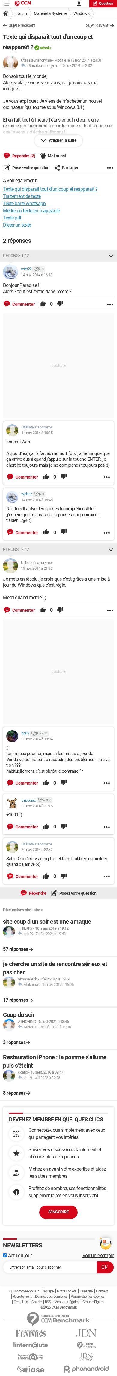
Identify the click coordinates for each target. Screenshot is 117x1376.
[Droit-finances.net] (86, 1345)
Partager (70, 167)
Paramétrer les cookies (87, 1296)
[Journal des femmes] (30, 1333)
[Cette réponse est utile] (42, 304)
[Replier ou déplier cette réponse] (111, 255)
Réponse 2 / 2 (16, 549)
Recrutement (22, 1296)
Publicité (86, 1291)
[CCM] (23, 3)
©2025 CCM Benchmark (58, 1307)
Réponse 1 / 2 (16, 255)
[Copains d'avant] (30, 1357)
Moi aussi (57, 155)
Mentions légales (66, 1302)
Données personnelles (51, 1296)
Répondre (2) (23, 155)
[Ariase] (30, 1369)
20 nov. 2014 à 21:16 (36, 806)
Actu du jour (19, 1255)
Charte (36, 1302)
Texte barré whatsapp (24, 203)
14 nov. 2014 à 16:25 (36, 433)
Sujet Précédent (22, 25)
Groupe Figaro (93, 1302)
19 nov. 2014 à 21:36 (36, 568)
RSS (48, 1302)
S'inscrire (58, 1211)
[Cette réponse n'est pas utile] (60, 304)
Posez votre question (30, 167)
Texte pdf (12, 218)
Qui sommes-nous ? (24, 1291)
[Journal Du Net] (86, 1333)
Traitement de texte (22, 196)
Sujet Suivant (97, 25)
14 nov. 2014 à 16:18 (36, 275)
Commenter (23, 304)
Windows (82, 13)
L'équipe (48, 1291)
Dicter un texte (17, 225)
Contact (102, 1291)
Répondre (37, 893)
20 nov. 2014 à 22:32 (76, 65)
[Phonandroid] (86, 1369)
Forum (21, 13)
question (106, 3)
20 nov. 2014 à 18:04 (36, 739)
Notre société (66, 1291)
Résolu (45, 48)
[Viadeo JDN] (86, 1357)
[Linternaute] (30, 1345)
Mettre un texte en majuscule (31, 210)
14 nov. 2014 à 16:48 (36, 500)
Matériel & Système (50, 13)
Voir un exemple (98, 1255)
